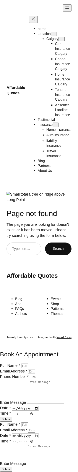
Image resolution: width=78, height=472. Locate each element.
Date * (6, 408)
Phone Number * (15, 376)
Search (58, 249)
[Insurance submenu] (56, 125)
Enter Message (13, 402)
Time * (6, 413)
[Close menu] (33, 19)
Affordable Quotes (32, 275)
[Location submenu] (54, 34)
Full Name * (10, 365)
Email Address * (14, 371)
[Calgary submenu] (61, 39)
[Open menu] (67, 8)
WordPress (64, 337)
